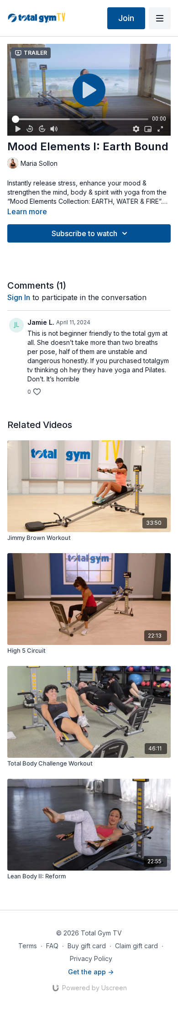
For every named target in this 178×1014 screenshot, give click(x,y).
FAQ (52, 946)
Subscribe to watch (84, 233)
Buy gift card (87, 946)
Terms (27, 946)
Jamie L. (40, 322)
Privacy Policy (91, 958)
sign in (18, 297)
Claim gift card (136, 946)
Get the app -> (91, 972)
